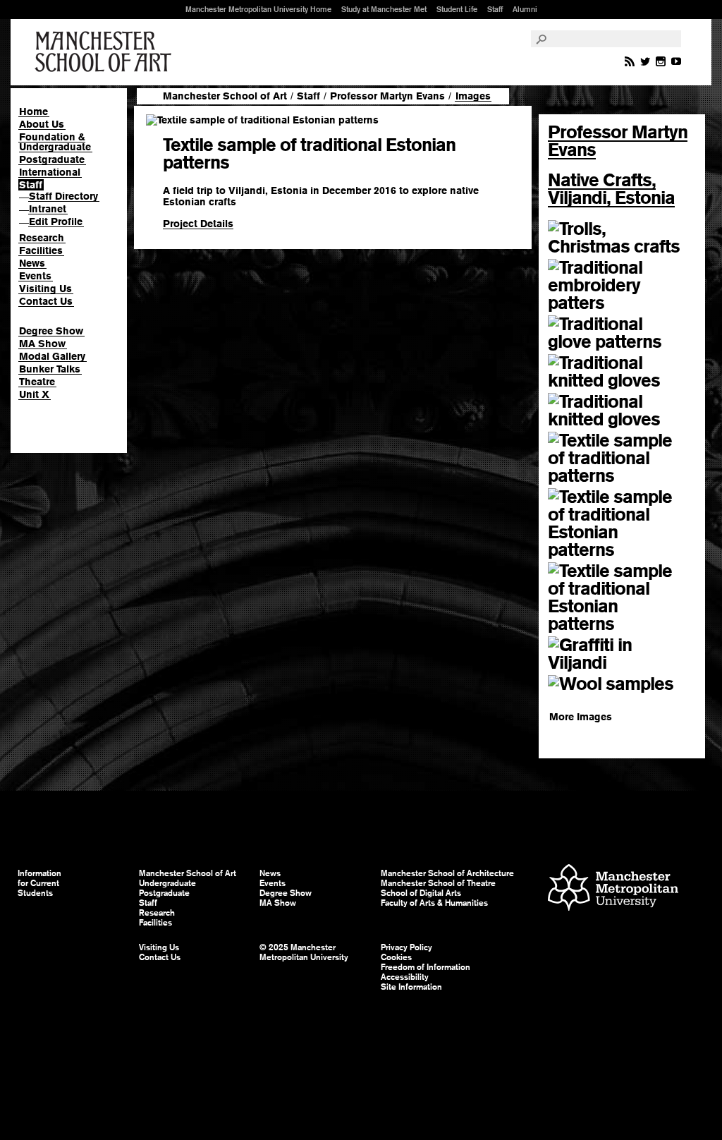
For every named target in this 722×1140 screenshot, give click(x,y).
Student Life (456, 9)
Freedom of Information (425, 967)
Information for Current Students (39, 883)
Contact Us (46, 301)
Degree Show (51, 330)
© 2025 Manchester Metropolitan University (303, 952)
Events (35, 275)
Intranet (47, 208)
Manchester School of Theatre (438, 883)
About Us (41, 124)
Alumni (525, 9)
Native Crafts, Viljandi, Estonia (611, 188)
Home (33, 111)
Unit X (34, 394)
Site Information (411, 987)
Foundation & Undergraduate (55, 141)
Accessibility (405, 977)
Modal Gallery (52, 356)
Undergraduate (167, 883)
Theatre (37, 381)
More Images (580, 716)
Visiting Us (45, 288)
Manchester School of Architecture (447, 873)
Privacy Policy (406, 947)
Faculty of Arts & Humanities (434, 903)
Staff (495, 9)
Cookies (396, 957)
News (32, 263)
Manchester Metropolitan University (613, 889)
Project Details (198, 223)
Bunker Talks (49, 369)
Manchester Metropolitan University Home (258, 9)
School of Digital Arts (421, 893)
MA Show (42, 343)
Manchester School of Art (105, 52)
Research (41, 237)
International (49, 172)
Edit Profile (55, 221)
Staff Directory (63, 196)
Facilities (41, 250)
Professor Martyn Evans (387, 96)
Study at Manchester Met (384, 9)
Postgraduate (52, 159)
